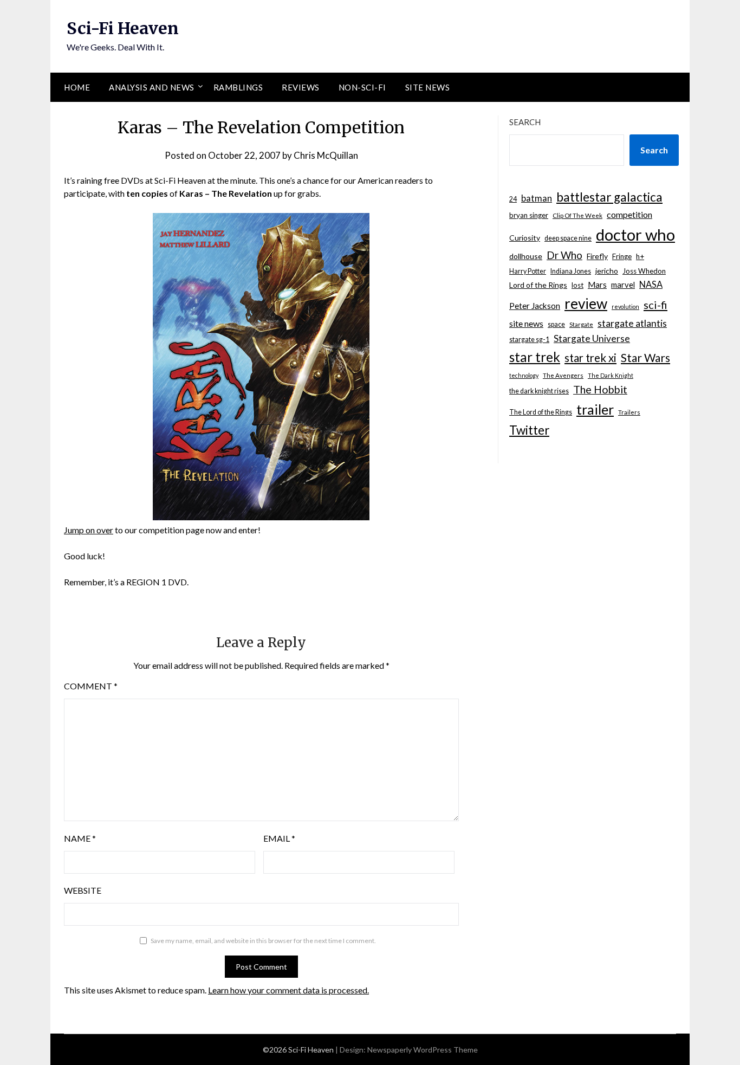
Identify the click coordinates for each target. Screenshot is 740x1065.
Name (80, 838)
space (556, 324)
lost (577, 285)
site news (526, 323)
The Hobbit (600, 389)
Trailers (629, 412)
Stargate (581, 324)
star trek (534, 357)
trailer (595, 409)
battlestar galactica (609, 197)
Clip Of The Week (577, 215)
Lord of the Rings (538, 284)
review (585, 303)
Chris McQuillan (326, 155)
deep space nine (568, 238)
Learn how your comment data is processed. (288, 990)
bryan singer (528, 215)
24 (513, 199)
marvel (623, 284)
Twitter (529, 430)
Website (82, 890)
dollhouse (525, 256)
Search (525, 122)
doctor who (635, 234)
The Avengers (563, 375)
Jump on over (88, 530)
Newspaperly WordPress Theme (422, 1049)
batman (536, 198)
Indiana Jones (570, 271)
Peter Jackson (534, 306)
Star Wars (645, 357)
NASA (651, 284)
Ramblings (238, 87)
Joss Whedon (644, 271)
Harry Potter (527, 271)
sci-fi (655, 304)
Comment (91, 686)
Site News (427, 87)
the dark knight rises (539, 391)
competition (629, 214)
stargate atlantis (632, 323)
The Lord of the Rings (540, 412)
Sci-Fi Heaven (123, 28)
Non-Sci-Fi (362, 87)
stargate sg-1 (529, 339)
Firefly (597, 256)
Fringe (622, 256)
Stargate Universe (592, 338)
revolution (625, 306)
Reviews (301, 87)
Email (279, 838)
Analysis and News (151, 87)
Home (77, 87)
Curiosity (524, 237)
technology (523, 375)
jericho (606, 270)
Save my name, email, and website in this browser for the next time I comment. (263, 941)
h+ (640, 256)
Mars (597, 284)
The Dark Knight (610, 375)
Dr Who (564, 255)
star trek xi (590, 357)
